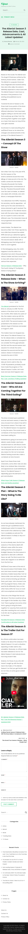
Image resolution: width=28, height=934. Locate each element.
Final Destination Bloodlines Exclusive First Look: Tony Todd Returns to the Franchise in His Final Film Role (15, 854)
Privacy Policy (7, 902)
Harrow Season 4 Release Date (11, 266)
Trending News (7, 836)
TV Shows (14, 25)
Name (3, 775)
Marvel (5, 829)
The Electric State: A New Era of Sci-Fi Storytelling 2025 (14, 882)
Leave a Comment (15, 44)
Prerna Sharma (8, 41)
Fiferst (4, 3)
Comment (4, 759)
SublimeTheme (7, 929)
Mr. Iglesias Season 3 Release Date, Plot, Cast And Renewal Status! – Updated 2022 (12, 719)
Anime (4, 826)
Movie (4, 832)
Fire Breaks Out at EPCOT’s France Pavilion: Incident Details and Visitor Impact (13, 862)
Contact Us (6, 899)
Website (3, 790)
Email (3, 782)
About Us (5, 895)
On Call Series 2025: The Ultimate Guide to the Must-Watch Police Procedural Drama (14, 875)
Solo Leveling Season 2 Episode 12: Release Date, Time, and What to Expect (14, 868)
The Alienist (5, 306)
